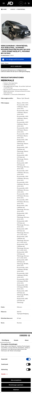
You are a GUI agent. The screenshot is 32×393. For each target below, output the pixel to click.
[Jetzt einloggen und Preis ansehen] (28, 3)
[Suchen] (21, 3)
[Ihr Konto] (25, 3)
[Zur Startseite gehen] (12, 3)
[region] (16, 28)
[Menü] (4, 3)
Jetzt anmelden (16, 66)
